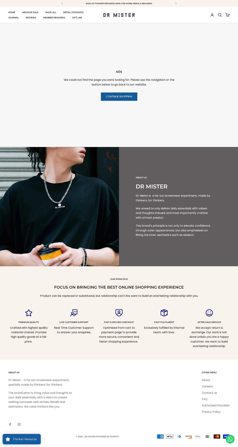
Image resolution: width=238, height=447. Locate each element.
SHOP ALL (50, 12)
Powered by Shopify (107, 436)
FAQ (205, 399)
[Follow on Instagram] (19, 424)
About (206, 380)
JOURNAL (13, 17)
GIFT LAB (77, 17)
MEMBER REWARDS (54, 17)
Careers (207, 386)
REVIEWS (31, 17)
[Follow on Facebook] (10, 424)
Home (11, 12)
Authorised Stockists (216, 405)
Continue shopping (119, 96)
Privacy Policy (211, 412)
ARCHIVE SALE (30, 12)
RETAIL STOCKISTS (73, 12)
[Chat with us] (230, 439)
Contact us (209, 393)
